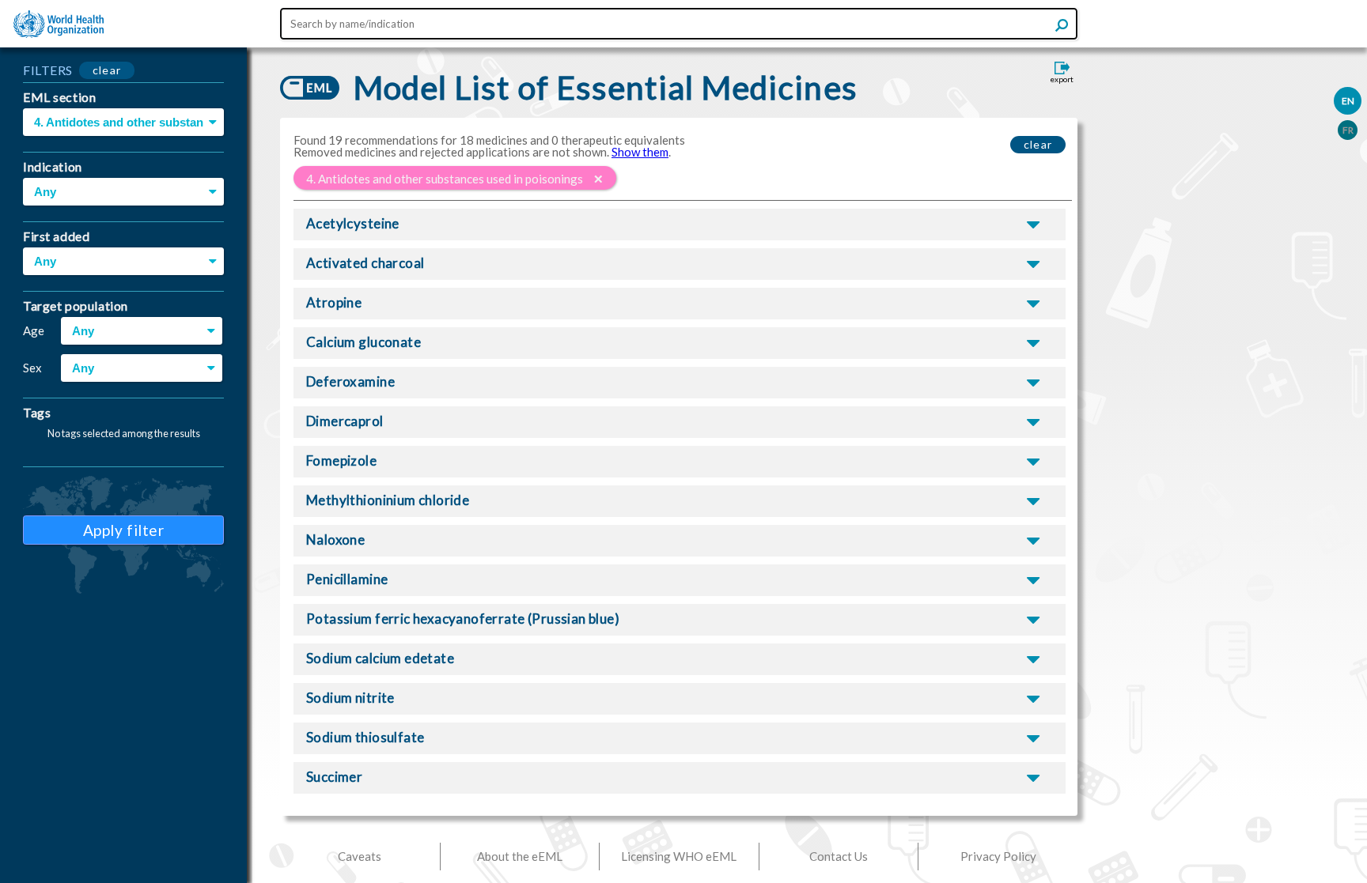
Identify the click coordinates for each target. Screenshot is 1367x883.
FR (1348, 130)
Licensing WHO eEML (679, 856)
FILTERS (48, 69)
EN (1348, 101)
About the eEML (519, 856)
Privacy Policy (998, 856)
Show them (640, 152)
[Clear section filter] (598, 179)
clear (107, 70)
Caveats (359, 856)
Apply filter (124, 530)
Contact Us (838, 856)
